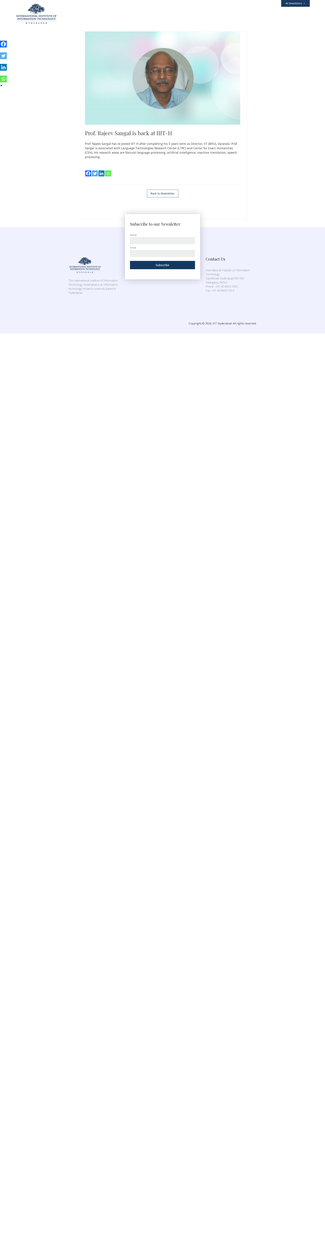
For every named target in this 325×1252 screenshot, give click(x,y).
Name (133, 235)
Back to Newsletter (162, 193)
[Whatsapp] (108, 171)
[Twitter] (95, 171)
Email (133, 247)
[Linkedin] (101, 171)
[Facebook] (88, 171)
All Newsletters (294, 3)
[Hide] (1, 85)
